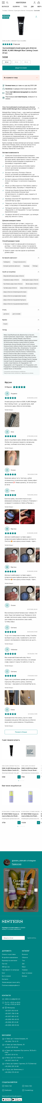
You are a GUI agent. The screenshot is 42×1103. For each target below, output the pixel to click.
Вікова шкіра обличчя (32, 284)
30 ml (16, 62)
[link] (38, 2)
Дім (23, 963)
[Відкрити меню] (3, 2)
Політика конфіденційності (11, 985)
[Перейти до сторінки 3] (20, 826)
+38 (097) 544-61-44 (11, 1060)
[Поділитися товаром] (36, 17)
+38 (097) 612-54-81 (11, 1010)
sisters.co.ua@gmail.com (12, 999)
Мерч (24, 967)
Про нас (4, 963)
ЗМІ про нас (6, 967)
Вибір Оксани (6, 15)
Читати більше (9, 410)
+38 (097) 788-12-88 (11, 1013)
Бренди (24, 976)
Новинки (25, 970)
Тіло (23, 960)
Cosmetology (29, 1090)
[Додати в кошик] (19, 777)
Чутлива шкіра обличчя (10, 288)
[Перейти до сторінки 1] (18, 780)
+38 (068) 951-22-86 (11, 1022)
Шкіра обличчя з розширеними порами (15, 296)
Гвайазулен (7, 262)
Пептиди (35, 266)
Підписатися (16, 864)
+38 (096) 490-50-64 (12, 1025)
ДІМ (32, 6)
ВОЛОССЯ (5, 6)
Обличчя (25, 957)
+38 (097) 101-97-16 (11, 1054)
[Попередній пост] (6, 890)
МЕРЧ (39, 6)
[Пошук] (7, 2)
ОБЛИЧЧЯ (16, 6)
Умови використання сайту (11, 982)
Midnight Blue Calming (18, 41)
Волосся (25, 954)
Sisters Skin (28, 1086)
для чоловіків (16, 314)
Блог (3, 973)
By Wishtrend (6, 811)
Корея (5, 324)
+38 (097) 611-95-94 (11, 1047)
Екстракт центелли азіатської (12, 266)
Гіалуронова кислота (19, 262)
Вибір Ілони (5, 17)
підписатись (31, 938)
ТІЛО (25, 6)
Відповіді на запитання (9, 960)
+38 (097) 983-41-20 (11, 1016)
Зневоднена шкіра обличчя (30, 280)
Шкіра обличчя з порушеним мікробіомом (16, 304)
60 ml (26, 62)
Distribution (8, 1090)
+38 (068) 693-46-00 (12, 1019)
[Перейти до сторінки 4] (22, 780)
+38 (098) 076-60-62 (12, 1072)
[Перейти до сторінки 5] (23, 780)
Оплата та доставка (8, 954)
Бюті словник (6, 976)
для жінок (6, 314)
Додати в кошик (21, 68)
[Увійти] (34, 2)
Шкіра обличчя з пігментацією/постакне (15, 292)
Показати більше (21, 732)
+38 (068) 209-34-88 (12, 1066)
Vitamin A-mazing (15, 811)
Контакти (5, 979)
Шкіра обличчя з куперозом (28, 288)
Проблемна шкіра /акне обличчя (13, 284)
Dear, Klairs (6, 41)
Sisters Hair (8, 1086)
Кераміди (26, 266)
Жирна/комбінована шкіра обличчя (14, 276)
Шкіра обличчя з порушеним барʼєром (15, 300)
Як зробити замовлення (10, 957)
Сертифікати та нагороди (10, 970)
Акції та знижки (27, 973)
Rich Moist (32, 765)
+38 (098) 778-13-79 (11, 1041)
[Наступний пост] (36, 890)
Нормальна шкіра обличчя (11, 280)
